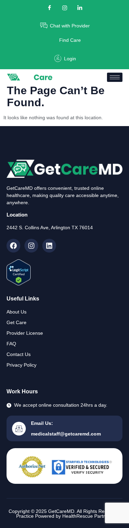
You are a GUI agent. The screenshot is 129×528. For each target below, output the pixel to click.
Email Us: (42, 423)
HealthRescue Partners (87, 516)
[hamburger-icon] (114, 77)
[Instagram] (31, 246)
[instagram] (65, 8)
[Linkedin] (49, 246)
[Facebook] (49, 8)
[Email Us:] (19, 428)
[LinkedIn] (80, 8)
